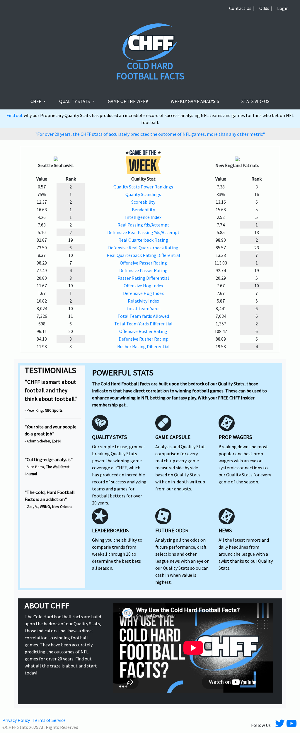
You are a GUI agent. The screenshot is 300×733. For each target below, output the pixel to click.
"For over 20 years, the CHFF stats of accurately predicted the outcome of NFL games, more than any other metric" (150, 134)
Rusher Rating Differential (143, 346)
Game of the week (128, 101)
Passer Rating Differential (143, 278)
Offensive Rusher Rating (143, 331)
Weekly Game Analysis (195, 101)
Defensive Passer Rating (143, 270)
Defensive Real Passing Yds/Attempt (143, 232)
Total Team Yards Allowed (143, 316)
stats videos (255, 101)
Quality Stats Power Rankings (143, 187)
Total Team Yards (143, 308)
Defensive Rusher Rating (143, 339)
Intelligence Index (143, 217)
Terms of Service (49, 720)
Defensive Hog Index (143, 293)
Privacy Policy (16, 720)
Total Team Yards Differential (143, 324)
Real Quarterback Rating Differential (143, 255)
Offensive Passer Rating (143, 263)
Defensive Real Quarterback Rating (143, 247)
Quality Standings (143, 194)
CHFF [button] (36, 101)
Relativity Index (143, 301)
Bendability (143, 209)
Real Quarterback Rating (143, 240)
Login (283, 8)
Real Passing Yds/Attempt (143, 225)
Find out (15, 115)
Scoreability (143, 202)
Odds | (265, 8)
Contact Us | (242, 8)
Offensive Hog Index (143, 286)
